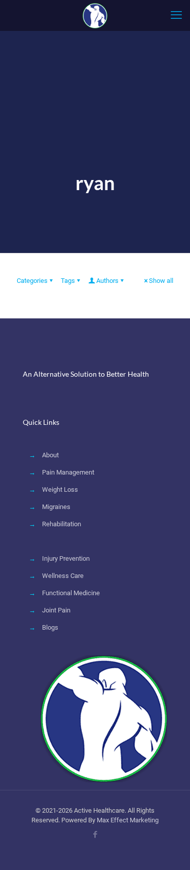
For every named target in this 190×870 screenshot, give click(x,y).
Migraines (56, 507)
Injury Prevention (66, 558)
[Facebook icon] (95, 834)
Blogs (50, 627)
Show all (161, 280)
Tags (68, 280)
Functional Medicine (71, 593)
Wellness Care (63, 575)
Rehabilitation (61, 524)
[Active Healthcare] (95, 15)
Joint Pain (56, 610)
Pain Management (68, 472)
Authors (107, 280)
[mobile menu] (176, 15)
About (50, 455)
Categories (32, 280)
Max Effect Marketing (128, 820)
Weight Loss (60, 489)
